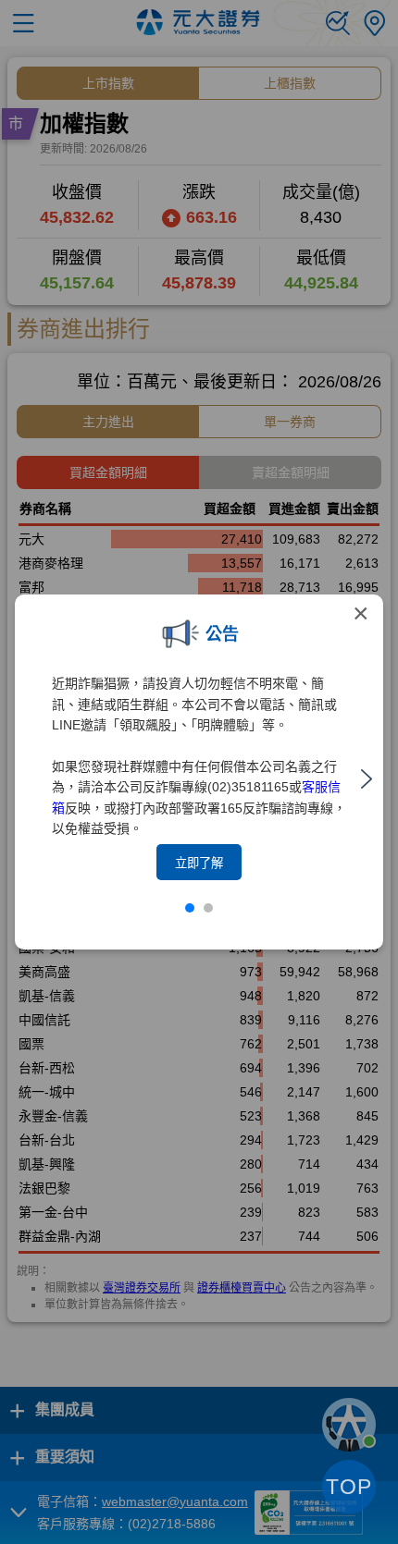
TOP (349, 1487)
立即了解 (199, 863)
